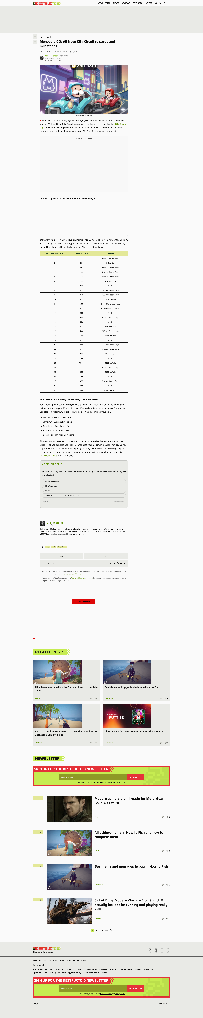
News (116, 3)
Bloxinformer (91, 973)
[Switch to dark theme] (164, 3)
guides (47, 547)
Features (138, 3)
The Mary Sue (54, 973)
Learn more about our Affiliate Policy (72, 574)
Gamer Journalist (134, 969)
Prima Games (92, 969)
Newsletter (104, 3)
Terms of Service (106, 782)
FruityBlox (80, 973)
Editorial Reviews (52, 481)
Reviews (125, 3)
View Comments (83, 601)
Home (42, 37)
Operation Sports (40, 973)
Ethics (44, 960)
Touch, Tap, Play (68, 973)
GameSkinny (148, 969)
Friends (48, 491)
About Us (37, 960)
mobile (53, 547)
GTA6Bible (102, 973)
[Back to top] (34, 638)
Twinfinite (53, 969)
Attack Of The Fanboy (76, 969)
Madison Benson (51, 56)
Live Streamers (51, 486)
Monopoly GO (62, 547)
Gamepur (62, 969)
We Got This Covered (117, 969)
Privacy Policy (120, 782)
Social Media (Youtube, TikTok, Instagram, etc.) (63, 495)
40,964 (105, 930)
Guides (49, 37)
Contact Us (53, 960)
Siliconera (103, 969)
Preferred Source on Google (82, 578)
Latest (148, 3)
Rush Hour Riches (48, 455)
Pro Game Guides (40, 969)
